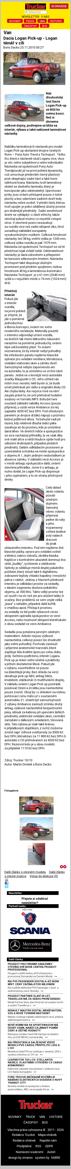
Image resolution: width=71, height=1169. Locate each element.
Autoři (51, 1152)
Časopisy (30, 26)
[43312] (36, 805)
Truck (30, 21)
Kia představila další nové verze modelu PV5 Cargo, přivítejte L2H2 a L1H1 (34, 1045)
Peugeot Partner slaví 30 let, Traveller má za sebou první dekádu (34, 997)
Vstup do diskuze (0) (44, 876)
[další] (65, 866)
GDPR (49, 1146)
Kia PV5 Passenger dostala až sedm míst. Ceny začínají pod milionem (33, 983)
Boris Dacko (11, 47)
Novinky (15, 21)
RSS (38, 1146)
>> (55, 976)
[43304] (36, 854)
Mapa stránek (47, 1135)
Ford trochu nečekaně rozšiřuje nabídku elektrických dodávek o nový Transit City (35, 1080)
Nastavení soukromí (29, 1152)
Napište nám (48, 1140)
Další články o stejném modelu (25, 872)
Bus (44, 26)
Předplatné (24, 1146)
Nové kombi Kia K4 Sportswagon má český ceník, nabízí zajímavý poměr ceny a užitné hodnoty (33, 1027)
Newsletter (30, 16)
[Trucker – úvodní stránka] (35, 10)
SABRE (55, 1157)
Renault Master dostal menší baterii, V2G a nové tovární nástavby (35, 1012)
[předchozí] (61, 866)
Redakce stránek (24, 1140)
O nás (45, 16)
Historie (56, 21)
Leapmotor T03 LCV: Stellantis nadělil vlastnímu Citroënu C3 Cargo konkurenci (35, 1062)
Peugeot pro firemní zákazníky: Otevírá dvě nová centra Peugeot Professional (32, 967)
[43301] (36, 828)
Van (42, 21)
